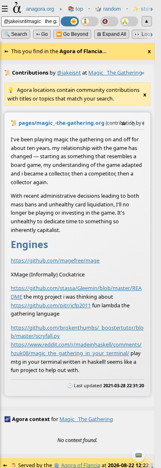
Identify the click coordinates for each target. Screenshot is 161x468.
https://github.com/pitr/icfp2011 (51, 305)
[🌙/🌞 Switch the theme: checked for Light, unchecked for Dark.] (70, 21)
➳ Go (42, 34)
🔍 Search (15, 34)
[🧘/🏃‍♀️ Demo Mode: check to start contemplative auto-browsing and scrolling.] (89, 21)
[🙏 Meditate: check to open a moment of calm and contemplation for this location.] (129, 21)
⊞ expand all (111, 34)
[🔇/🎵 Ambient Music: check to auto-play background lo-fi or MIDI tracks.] (109, 21)
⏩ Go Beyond (72, 34)
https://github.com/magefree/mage (55, 260)
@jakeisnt (69, 72)
